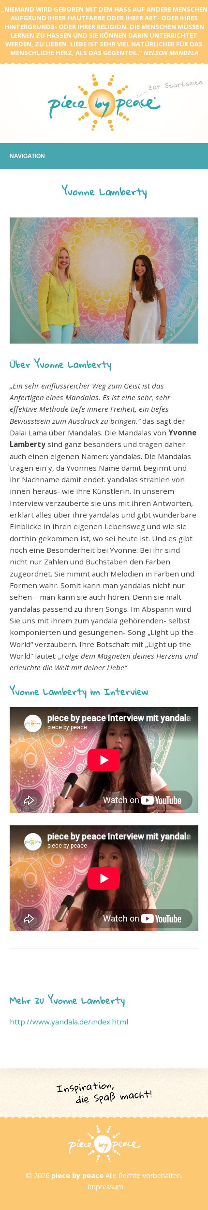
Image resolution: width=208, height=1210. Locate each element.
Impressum (105, 1186)
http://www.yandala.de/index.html (69, 1021)
